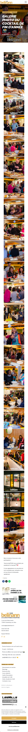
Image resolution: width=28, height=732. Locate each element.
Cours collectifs (6, 673)
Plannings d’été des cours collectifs (11, 655)
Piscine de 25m (6, 671)
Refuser (14, 722)
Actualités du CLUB (7, 677)
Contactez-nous (6, 681)
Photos (5, 578)
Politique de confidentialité (13, 730)
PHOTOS (14, 12)
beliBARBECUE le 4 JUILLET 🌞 (10, 657)
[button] (26, 707)
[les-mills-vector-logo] (9, 697)
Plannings (4, 669)
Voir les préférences (14, 726)
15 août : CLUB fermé (7, 649)
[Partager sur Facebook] (3, 581)
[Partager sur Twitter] (6, 581)
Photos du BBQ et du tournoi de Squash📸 (13, 652)
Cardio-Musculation (7, 675)
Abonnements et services (9, 667)
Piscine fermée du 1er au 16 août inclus (12, 646)
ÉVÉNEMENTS (6, 12)
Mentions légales (5, 687)
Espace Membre (5, 634)
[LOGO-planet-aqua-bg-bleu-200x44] (9, 701)
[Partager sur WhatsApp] (9, 581)
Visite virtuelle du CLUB (8, 679)
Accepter (14, 718)
